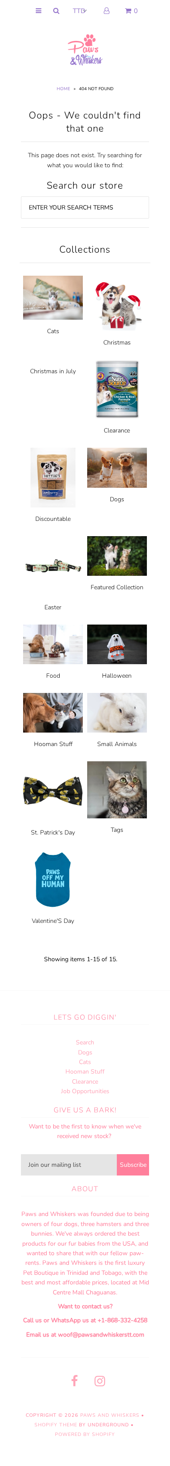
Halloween (117, 676)
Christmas (117, 342)
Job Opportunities (85, 1091)
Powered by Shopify (85, 1434)
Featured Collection (117, 587)
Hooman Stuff (53, 744)
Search (85, 1042)
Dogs (117, 499)
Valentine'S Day (53, 921)
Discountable (53, 519)
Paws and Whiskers (109, 1415)
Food (53, 676)
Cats (53, 331)
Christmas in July (53, 371)
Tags (117, 830)
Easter (52, 607)
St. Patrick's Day (53, 832)
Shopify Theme (55, 1425)
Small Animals (117, 744)
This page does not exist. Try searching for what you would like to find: (85, 160)
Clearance (117, 430)
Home (63, 89)
